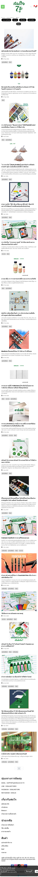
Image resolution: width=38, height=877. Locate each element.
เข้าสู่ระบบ (4, 807)
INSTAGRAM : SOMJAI (8, 793)
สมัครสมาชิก (5, 804)
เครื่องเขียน (4, 846)
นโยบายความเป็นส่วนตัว (8, 814)
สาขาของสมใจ (6, 831)
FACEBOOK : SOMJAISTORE (10, 789)
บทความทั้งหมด (10, 18)
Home (3, 18)
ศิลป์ (2, 849)
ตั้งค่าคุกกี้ (29, 871)
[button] (31, 6)
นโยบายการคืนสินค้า (7, 825)
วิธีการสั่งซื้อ (5, 828)
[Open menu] (3, 7)
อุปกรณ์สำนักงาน (6, 842)
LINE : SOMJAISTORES (8, 786)
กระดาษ (3, 852)
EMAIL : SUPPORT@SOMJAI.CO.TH (12, 783)
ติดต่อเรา (4, 810)
